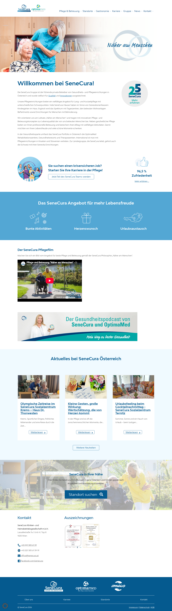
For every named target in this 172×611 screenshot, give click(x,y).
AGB (152, 607)
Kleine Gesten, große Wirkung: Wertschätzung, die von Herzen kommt (85, 408)
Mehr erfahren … (142, 181)
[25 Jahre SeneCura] (135, 81)
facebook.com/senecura (32, 561)
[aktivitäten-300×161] (38, 212)
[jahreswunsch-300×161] (86, 212)
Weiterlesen (37, 432)
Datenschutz (144, 607)
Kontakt (143, 599)
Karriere (66, 599)
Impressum (133, 607)
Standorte (105, 599)
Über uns (29, 599)
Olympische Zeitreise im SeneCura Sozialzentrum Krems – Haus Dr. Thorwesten (38, 408)
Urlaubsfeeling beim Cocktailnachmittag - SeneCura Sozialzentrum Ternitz (133, 408)
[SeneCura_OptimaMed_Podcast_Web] (77, 313)
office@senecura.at (30, 555)
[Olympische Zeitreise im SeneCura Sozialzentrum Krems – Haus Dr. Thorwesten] (38, 388)
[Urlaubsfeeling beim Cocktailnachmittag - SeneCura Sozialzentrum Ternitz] (133, 388)
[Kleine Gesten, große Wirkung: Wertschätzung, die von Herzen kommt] (86, 388)
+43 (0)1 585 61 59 (29, 545)
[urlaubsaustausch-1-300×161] (133, 212)
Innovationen (66, 96)
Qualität (52, 96)
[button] (5, 606)
